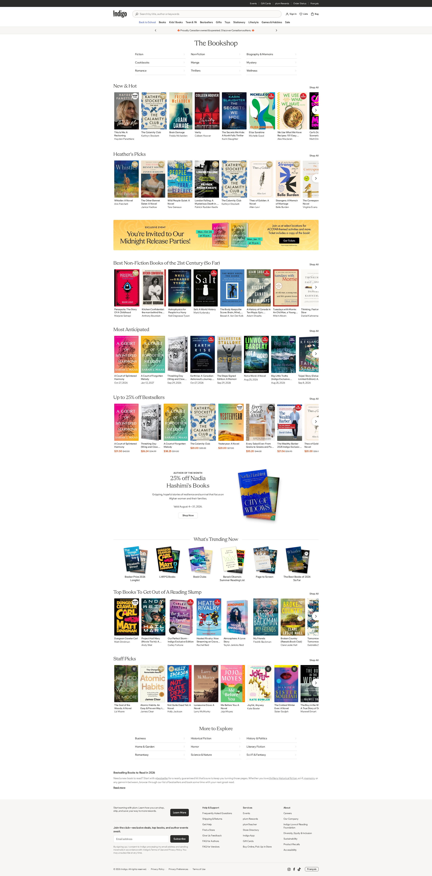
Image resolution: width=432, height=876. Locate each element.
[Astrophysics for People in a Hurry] (179, 287)
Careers (288, 813)
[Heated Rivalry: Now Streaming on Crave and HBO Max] (209, 617)
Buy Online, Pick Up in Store (257, 846)
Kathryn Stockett (150, 135)
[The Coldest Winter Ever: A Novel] (286, 683)
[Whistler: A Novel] (126, 179)
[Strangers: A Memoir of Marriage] (288, 179)
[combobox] (209, 14)
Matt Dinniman (122, 641)
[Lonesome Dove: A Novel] (206, 683)
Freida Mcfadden (178, 135)
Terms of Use (199, 869)
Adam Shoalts (254, 315)
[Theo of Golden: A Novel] (261, 179)
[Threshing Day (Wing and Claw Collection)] (177, 354)
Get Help (207, 824)
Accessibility (290, 849)
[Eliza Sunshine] (262, 110)
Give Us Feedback (212, 835)
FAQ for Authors (210, 841)
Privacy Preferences (178, 869)
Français (314, 3)
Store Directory (251, 829)
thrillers (273, 778)
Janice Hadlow (149, 207)
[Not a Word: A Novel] (256, 354)
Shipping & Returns (212, 818)
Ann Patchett (121, 204)
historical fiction (288, 778)
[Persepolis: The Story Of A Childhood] (126, 287)
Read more (119, 787)
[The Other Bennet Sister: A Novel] (153, 179)
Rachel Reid (203, 645)
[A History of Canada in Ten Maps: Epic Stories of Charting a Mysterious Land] (259, 287)
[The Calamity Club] (154, 110)
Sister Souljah (281, 711)
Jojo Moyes (227, 711)
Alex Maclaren (284, 139)
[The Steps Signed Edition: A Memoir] (229, 354)
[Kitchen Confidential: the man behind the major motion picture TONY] (154, 287)
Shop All (314, 87)
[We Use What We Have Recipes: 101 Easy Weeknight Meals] (292, 110)
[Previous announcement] (155, 30)
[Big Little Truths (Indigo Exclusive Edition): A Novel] (283, 354)
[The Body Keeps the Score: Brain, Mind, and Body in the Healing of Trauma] (232, 287)
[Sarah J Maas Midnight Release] (216, 235)
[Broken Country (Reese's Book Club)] (293, 617)
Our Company (291, 818)
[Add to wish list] (135, 125)
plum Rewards (282, 3)
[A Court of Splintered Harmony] (126, 354)
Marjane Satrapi (122, 315)
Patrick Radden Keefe (206, 207)
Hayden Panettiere (124, 139)
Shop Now (188, 515)
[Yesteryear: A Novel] (231, 422)
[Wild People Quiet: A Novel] (180, 179)
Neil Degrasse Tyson (179, 315)
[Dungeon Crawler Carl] (126, 617)
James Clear (147, 711)
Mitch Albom (280, 315)
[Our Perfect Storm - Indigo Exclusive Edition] (181, 617)
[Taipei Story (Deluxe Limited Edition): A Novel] (311, 354)
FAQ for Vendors (211, 846)
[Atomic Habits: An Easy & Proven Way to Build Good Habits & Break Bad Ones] (152, 683)
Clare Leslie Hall (289, 645)
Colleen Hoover (203, 135)
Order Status (299, 3)
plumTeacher (250, 824)
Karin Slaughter (230, 139)
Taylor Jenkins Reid (234, 645)
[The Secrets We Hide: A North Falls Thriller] (234, 110)
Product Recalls (292, 844)
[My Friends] (265, 617)
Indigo (124, 869)
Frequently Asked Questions (217, 813)
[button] (147, 24)
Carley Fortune (175, 645)
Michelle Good (256, 135)
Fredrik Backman (262, 641)
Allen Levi (254, 207)
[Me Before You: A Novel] (233, 683)
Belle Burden (282, 207)
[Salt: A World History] (206, 287)
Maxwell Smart (308, 711)
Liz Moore (119, 711)
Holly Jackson (174, 711)
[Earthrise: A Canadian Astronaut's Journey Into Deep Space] (202, 354)
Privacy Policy (157, 869)
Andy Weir (146, 645)
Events (253, 3)
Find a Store (208, 829)
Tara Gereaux (175, 207)
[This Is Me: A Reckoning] (126, 110)
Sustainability (291, 838)
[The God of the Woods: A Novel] (126, 683)
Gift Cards (266, 3)
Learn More (179, 812)
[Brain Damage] (181, 110)
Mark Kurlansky (202, 312)
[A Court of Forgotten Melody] (153, 354)
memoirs (309, 778)
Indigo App (248, 835)
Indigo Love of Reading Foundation (296, 826)
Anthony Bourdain (151, 315)
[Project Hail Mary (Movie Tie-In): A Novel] (153, 617)
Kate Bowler (253, 708)
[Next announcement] (276, 30)
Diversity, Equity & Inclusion (298, 833)
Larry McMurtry (202, 711)
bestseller (162, 778)
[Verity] (207, 110)
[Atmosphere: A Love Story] (237, 617)
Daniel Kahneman (310, 315)
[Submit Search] (136, 14)
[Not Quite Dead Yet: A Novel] (179, 683)
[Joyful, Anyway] (259, 683)
